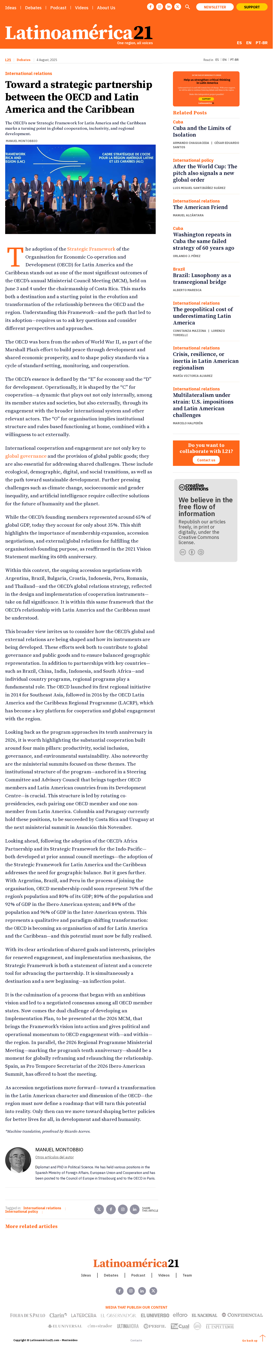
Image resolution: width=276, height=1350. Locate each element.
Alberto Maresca (187, 290)
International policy (193, 160)
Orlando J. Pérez (187, 256)
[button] (187, 7)
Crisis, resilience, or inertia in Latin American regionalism (206, 361)
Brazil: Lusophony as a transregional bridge (202, 279)
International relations (28, 73)
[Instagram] (159, 6)
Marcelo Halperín (188, 423)
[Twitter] (99, 1209)
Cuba (178, 122)
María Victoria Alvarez (193, 376)
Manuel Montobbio (22, 140)
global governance (26, 456)
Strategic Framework (91, 249)
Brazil (179, 269)
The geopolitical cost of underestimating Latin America (203, 316)
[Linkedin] (168, 6)
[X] (177, 6)
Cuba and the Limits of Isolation (202, 132)
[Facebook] (150, 6)
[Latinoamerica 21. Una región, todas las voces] (136, 1262)
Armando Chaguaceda (191, 143)
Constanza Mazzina (189, 331)
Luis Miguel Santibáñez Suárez (199, 188)
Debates (23, 60)
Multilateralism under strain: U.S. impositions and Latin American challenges (203, 405)
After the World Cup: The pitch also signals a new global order (205, 173)
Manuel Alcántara (188, 215)
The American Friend (200, 207)
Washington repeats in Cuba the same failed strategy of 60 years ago (203, 241)
